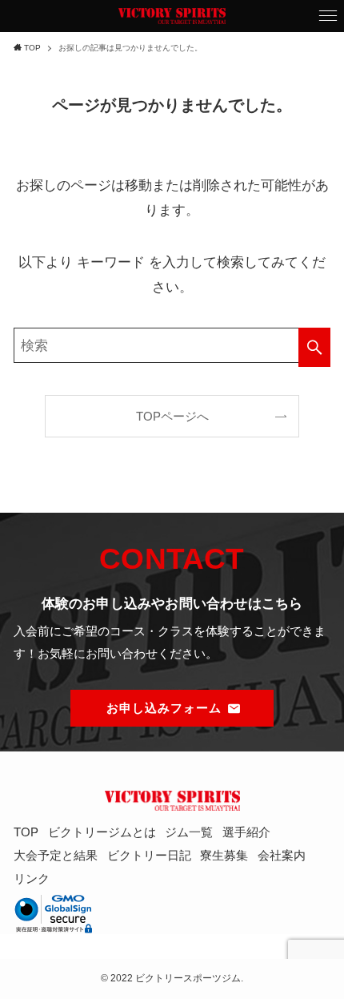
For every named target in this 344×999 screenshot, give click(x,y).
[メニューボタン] (328, 16)
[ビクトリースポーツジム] (172, 16)
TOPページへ (172, 416)
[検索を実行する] (314, 347)
